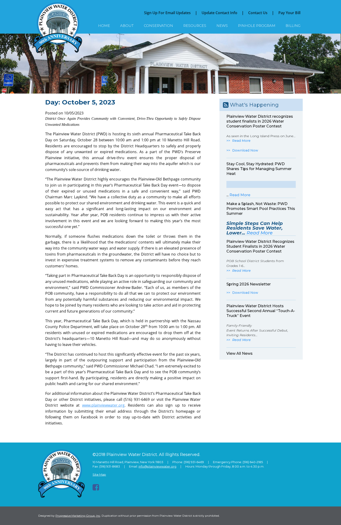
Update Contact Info (219, 12)
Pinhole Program (256, 25)
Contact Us (257, 12)
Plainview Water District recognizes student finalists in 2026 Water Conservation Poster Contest (259, 121)
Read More (241, 141)
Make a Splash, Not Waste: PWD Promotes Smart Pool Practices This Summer (260, 209)
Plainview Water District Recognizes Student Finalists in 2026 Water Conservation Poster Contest (260, 246)
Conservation (158, 25)
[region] (170, 64)
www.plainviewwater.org (103, 405)
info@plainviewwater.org (157, 466)
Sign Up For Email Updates (167, 12)
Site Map (99, 474)
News (222, 25)
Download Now (245, 150)
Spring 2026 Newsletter (248, 284)
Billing (293, 25)
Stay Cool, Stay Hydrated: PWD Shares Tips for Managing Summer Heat (259, 169)
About (127, 25)
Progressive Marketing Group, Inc (77, 515)
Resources (194, 25)
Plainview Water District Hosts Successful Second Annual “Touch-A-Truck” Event (260, 311)
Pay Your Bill (289, 12)
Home (104, 25)
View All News (239, 353)
